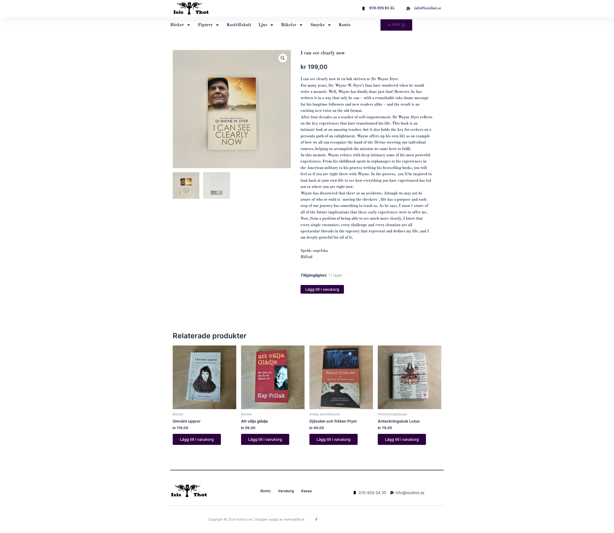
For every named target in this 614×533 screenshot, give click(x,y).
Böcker (177, 25)
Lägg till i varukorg (322, 289)
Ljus (263, 25)
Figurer (205, 25)
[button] (282, 58)
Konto (344, 25)
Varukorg (286, 491)
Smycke (317, 25)
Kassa (306, 491)
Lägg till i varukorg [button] (197, 439)
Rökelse (288, 25)
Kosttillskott (239, 25)
